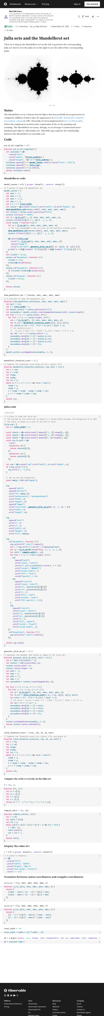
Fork (87, 16)
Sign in (77, 4)
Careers (80, 1007)
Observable (32, 1004)
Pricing (45, 4)
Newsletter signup (83, 1012)
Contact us (81, 1010)
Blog (54, 1004)
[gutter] (1, 44)
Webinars (56, 1007)
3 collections (23, 26)
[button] (1, 35)
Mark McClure (15, 11)
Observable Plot (34, 1010)
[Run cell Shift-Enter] (100, 149)
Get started (92, 4)
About (79, 1004)
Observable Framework (37, 1007)
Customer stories (59, 1012)
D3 (29, 1012)
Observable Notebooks (13, 1004)
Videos (55, 1010)
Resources (30, 4)
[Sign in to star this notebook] (93, 16)
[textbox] (52, 161)
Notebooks (15, 4)
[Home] (15, 991)
